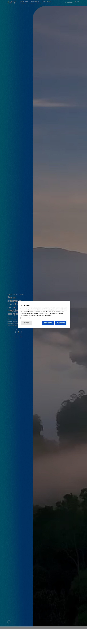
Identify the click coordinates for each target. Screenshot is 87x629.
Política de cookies (25, 318)
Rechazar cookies (61, 323)
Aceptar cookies (48, 323)
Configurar (26, 323)
